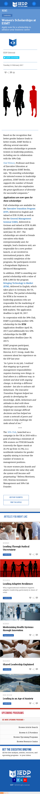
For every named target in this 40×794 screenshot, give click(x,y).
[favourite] (5, 72)
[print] (14, 73)
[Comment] (11, 72)
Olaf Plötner (9, 163)
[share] (8, 72)
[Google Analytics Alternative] (4, 793)
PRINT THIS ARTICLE (16, 502)
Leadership (7, 555)
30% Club (11, 432)
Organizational (8, 635)
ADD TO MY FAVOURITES (16, 497)
